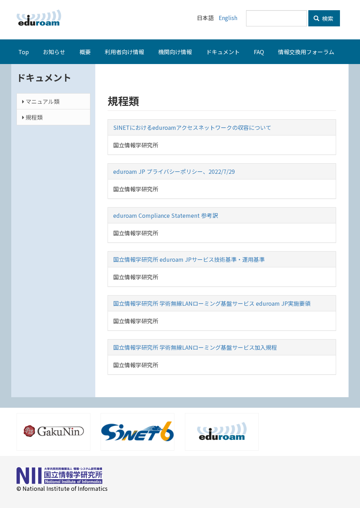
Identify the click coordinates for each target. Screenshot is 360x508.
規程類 (33, 117)
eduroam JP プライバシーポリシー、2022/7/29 (174, 171)
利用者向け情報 (124, 51)
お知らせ (54, 51)
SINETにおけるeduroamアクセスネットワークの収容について (192, 127)
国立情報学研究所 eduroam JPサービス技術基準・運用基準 (189, 259)
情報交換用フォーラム (306, 51)
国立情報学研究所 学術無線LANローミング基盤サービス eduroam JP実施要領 (211, 303)
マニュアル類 (41, 101)
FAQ (259, 51)
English (228, 17)
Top (23, 51)
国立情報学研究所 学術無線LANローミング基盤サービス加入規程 (195, 347)
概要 (85, 51)
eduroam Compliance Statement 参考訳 (165, 215)
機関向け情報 (175, 51)
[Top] (41, 17)
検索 (327, 18)
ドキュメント (223, 51)
